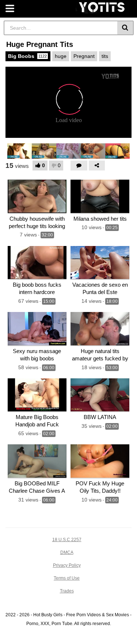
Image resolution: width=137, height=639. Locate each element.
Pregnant (84, 56)
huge (60, 56)
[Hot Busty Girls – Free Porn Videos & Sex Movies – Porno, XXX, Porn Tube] (102, 7)
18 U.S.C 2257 (66, 539)
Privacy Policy (67, 565)
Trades (67, 591)
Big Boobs (27, 56)
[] (125, 28)
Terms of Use (67, 578)
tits (105, 56)
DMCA (66, 552)
